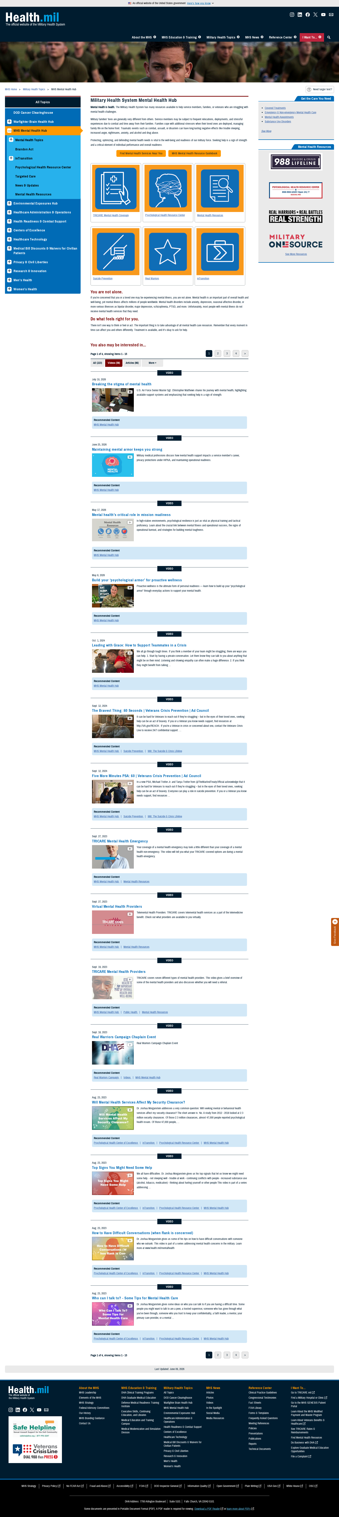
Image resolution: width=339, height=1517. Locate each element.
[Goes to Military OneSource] (296, 246)
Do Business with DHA (302, 1442)
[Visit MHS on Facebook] (308, 16)
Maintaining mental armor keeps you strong (127, 449)
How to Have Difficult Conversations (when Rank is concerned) (142, 1233)
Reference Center (280, 37)
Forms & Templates (259, 1413)
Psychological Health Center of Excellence (116, 1143)
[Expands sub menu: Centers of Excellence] (9, 230)
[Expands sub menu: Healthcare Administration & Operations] (9, 212)
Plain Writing (251, 1486)
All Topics (43, 102)
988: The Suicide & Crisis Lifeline (165, 751)
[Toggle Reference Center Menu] (295, 37)
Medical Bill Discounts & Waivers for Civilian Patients (45, 250)
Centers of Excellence (29, 230)
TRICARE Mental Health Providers (119, 971)
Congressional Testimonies (262, 1398)
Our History (85, 1413)
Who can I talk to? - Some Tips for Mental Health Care (135, 1298)
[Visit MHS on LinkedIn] (300, 16)
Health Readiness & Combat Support (40, 221)
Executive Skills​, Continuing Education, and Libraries (135, 1413)
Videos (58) (114, 363)
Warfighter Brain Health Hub (34, 122)
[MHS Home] (31, 1399)
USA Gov (272, 1486)
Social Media (213, 1413)
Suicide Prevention (102, 278)
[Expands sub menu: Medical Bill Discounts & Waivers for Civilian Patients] (9, 248)
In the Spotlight (214, 1408)
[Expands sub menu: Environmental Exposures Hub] (9, 203)
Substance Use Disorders (278, 121)
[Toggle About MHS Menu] (154, 37)
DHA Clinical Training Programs (137, 1392)
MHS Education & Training (179, 37)
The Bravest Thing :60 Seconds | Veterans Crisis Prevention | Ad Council (150, 710)
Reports (253, 1444)
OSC (311, 1486)
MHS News (252, 37)
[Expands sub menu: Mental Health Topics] (11, 139)
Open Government (226, 1486)
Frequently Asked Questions (263, 1418)
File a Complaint (299, 1456)
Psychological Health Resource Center (43, 167)
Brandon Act (24, 149)
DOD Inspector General (166, 1486)
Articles (210, 1392)
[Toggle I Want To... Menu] (320, 37)
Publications (255, 1438)
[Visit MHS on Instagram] (292, 16)
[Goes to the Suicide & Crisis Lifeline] (296, 169)
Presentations (256, 1433)
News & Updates (27, 185)
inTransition (24, 158)
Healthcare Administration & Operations (42, 212)
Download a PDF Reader (207, 1509)
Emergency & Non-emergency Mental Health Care (290, 112)
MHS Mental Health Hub (30, 131)
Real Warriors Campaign (106, 1077)
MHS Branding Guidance (91, 1418)
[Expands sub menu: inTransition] (11, 158)
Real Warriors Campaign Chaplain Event (124, 1037)
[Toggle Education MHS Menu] (199, 37)
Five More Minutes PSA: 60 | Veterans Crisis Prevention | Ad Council (146, 776)
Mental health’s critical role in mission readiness (131, 514)
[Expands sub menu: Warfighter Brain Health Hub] (9, 121)
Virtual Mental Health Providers (117, 906)
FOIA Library (255, 1408)
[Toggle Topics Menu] (238, 37)
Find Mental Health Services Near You (139, 154)
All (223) (97, 363)
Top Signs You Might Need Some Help (122, 1167)
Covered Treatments (275, 108)
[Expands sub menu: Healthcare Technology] (9, 239)
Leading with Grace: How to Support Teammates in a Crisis (139, 645)
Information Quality (197, 1486)
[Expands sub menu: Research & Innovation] (9, 271)
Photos (210, 1398)
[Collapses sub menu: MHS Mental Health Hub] (9, 130)
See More (266, 131)
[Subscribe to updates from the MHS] (331, 16)
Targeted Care (25, 176)
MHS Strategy (86, 1403)
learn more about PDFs (239, 1509)
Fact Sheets (255, 1403)
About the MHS (142, 37)
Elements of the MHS (90, 1398)
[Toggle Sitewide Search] (328, 37)
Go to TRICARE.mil (301, 1392)
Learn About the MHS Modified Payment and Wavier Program (306, 1413)
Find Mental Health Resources (306, 1437)
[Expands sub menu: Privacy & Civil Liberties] (9, 262)
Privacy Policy (49, 1486)
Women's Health (25, 289)
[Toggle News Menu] (262, 37)
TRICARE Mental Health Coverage (111, 215)
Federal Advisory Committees (94, 1408)
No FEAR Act (73, 1486)
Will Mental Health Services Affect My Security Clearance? (138, 1102)
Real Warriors (152, 278)
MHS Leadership (87, 1392)
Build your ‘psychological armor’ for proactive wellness (137, 580)
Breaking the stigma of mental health (122, 384)
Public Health (130, 1012)
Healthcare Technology (30, 239)
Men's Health (23, 280)
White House (292, 1486)
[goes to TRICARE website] (116, 188)
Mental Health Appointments (279, 117)
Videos (127, 1077)
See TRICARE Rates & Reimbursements (303, 1430)
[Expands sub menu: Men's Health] (9, 280)
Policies (253, 1428)
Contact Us (85, 1423)
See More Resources (296, 254)
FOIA (142, 1486)
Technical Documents (260, 1449)
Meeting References (259, 1423)
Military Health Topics (221, 37)
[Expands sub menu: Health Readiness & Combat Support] (9, 221)
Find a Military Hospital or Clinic (307, 1398)
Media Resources (215, 1418)
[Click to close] (335, 921)
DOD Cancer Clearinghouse (33, 113)
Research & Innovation (30, 271)
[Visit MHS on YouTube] (323, 16)
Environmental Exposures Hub (36, 203)
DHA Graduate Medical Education (138, 1398)
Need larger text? (322, 89)
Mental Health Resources (33, 194)
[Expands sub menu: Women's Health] (9, 289)
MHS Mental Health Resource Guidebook (192, 154)
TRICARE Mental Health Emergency (120, 841)
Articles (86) (132, 363)
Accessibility (123, 1486)
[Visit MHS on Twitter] (315, 16)
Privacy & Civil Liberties (31, 262)
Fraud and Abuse (98, 1486)
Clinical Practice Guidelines (263, 1392)
